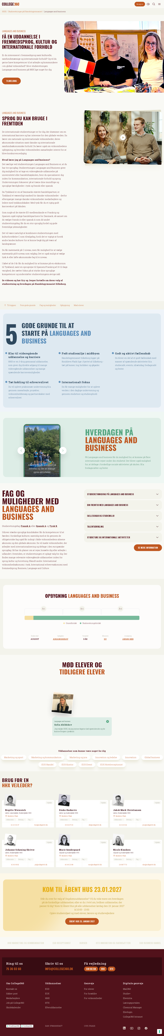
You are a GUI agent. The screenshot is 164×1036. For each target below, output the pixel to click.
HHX (4, 11)
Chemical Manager (132, 1007)
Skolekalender (13, 1007)
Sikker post (12, 993)
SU (105, 639)
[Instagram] (138, 1028)
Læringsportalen (131, 1002)
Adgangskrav (60, 639)
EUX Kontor (67, 764)
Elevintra (127, 998)
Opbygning (65, 305)
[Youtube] (131, 1028)
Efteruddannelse (53, 1007)
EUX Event (87, 764)
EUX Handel (47, 764)
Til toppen (11, 305)
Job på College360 (15, 1002)
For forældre (90, 993)
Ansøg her (128, 639)
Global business (152, 757)
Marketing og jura (78, 757)
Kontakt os (11, 989)
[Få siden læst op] (148, 4)
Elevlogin (127, 1012)
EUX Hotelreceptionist (111, 764)
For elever (89, 989)
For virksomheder (93, 998)
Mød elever (79, 305)
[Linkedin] (124, 1028)
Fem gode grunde (27, 305)
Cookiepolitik (27, 1026)
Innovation (130, 757)
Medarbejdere (13, 998)
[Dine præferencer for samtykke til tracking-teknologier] (159, 1031)
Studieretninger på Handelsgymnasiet (25, 11)
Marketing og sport (13, 757)
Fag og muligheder (48, 305)
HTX (47, 1002)
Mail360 (127, 989)
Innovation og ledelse (106, 757)
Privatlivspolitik (14, 1026)
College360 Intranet (133, 1016)
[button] (21, 450)
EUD (47, 989)
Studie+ (126, 993)
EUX (47, 993)
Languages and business (62, 721)
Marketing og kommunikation (46, 757)
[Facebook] (146, 1028)
